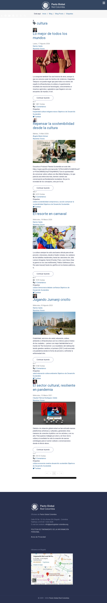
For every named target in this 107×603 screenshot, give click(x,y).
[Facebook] (5, 16)
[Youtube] (9, 16)
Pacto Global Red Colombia (59, 598)
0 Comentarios (40, 107)
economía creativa (44, 463)
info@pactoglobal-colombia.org (56, 524)
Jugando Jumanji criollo (51, 300)
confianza (56, 288)
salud (35, 373)
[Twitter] (1, 16)
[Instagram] (17, 16)
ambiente (53, 373)
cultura (43, 112)
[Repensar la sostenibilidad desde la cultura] (54, 151)
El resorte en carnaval (50, 214)
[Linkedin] (13, 16)
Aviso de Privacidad (38, 537)
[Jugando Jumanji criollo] (54, 323)
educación (41, 373)
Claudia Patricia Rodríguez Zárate (45, 398)
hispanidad (37, 112)
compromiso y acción (56, 202)
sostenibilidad (43, 202)
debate (49, 288)
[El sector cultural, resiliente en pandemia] (54, 413)
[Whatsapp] (20, 16)
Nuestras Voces (39, 49)
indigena (49, 112)
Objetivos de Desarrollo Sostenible (56, 204)
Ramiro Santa (37, 46)
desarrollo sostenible (59, 463)
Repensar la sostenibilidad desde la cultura (53, 126)
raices (55, 112)
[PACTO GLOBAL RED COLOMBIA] (53, 5)
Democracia (42, 288)
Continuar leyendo (43, 98)
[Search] (24, 16)
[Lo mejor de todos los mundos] (54, 61)
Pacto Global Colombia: (48, 514)
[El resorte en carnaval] (54, 237)
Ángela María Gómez (40, 136)
